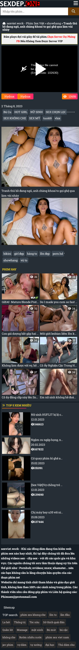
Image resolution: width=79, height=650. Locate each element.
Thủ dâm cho (66, 645)
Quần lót (7, 630)
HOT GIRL (20, 112)
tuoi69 (47, 118)
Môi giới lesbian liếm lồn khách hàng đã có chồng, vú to (58, 321)
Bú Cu (7, 112)
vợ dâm (22, 645)
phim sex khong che (33, 615)
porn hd (58, 253)
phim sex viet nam (57, 637)
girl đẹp (19, 253)
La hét (6, 622)
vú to (24, 260)
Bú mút (51, 630)
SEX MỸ (34, 118)
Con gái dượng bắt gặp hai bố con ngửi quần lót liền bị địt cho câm (20, 321)
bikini (7, 253)
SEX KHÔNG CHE (14, 118)
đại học (49, 645)
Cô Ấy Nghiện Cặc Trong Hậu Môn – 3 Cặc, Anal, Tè (58, 352)
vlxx (57, 118)
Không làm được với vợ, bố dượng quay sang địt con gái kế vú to (20, 352)
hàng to (32, 253)
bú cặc (64, 630)
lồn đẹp (45, 253)
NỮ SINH (36, 112)
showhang (54, 23)
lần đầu (65, 615)
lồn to (53, 615)
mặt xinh (37, 630)
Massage (22, 630)
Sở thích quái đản (54, 622)
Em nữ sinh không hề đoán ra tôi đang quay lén (58, 384)
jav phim (7, 645)
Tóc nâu (34, 622)
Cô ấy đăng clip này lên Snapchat (20, 384)
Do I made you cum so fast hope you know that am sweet (58, 289)
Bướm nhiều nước (30, 637)
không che (8, 637)
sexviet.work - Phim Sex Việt (25, 23)
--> (55, 419)
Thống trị (20, 622)
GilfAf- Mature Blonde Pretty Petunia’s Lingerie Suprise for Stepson (20, 289)
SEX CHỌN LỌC (56, 112)
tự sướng (36, 645)
